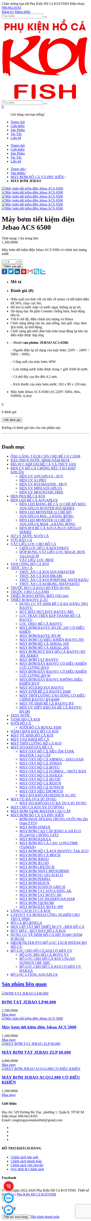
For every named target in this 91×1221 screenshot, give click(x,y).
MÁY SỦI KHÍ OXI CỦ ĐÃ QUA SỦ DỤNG (53, 803)
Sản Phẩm (18, 130)
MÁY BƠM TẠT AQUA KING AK (45, 891)
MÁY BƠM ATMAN (34, 827)
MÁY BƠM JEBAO (34, 859)
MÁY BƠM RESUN (34, 883)
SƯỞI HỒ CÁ (21, 723)
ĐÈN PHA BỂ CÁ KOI (28, 496)
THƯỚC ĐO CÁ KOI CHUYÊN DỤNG (40, 588)
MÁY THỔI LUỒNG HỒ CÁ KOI (36, 743)
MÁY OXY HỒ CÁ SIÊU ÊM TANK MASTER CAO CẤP (46, 753)
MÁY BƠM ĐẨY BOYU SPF (41, 907)
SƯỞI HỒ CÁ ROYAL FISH (40, 727)
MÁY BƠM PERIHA (35, 879)
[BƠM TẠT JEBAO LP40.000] (25, 993)
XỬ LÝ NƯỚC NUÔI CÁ (30, 536)
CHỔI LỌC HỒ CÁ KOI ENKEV (44, 548)
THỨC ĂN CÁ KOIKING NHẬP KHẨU (49, 584)
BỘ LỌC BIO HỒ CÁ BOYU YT (44, 955)
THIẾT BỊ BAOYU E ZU (29, 600)
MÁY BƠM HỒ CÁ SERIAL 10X (44, 643)
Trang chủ (18, 122)
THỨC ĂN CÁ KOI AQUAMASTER (47, 572)
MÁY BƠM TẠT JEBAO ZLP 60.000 (36, 1052)
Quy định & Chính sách (27, 1169)
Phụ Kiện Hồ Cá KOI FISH (36, 1194)
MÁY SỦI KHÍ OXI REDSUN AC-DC (47, 795)
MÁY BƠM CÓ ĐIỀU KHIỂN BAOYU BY (51, 640)
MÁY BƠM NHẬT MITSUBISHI (44, 871)
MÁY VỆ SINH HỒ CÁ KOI (32, 735)
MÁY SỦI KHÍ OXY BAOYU (41, 687)
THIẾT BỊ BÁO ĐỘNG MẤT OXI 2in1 (40, 596)
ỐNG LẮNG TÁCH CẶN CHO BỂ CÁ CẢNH (45, 456)
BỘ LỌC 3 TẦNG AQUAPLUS (34, 974)
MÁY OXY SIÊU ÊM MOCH (41, 791)
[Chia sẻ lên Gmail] (30, 272)
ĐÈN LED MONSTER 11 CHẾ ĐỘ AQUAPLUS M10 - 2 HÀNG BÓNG (46, 514)
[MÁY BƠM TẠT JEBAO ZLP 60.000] (31, 1044)
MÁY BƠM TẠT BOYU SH (40, 895)
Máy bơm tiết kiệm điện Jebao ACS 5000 (39, 1027)
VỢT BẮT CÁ (21, 540)
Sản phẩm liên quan (24, 984)
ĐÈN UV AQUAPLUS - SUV (41, 476)
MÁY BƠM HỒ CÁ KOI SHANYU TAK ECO (54, 851)
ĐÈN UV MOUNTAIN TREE (41, 492)
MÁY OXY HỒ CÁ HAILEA (41, 775)
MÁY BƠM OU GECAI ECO (41, 875)
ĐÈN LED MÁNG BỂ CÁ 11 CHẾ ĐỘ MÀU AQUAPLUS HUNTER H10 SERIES (52, 506)
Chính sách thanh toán (26, 1161)
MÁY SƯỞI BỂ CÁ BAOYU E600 (45, 691)
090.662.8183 (11, 8)
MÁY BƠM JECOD (34, 863)
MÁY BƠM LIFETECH (37, 867)
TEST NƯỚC (20, 715)
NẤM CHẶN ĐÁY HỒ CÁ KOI (34, 731)
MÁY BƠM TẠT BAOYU (39, 659)
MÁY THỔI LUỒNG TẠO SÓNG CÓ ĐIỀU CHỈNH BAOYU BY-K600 (52, 697)
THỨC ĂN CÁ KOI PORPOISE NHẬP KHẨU (54, 580)
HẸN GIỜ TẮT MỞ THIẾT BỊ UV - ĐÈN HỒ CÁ (47, 927)
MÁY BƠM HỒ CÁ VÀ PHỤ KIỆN (37, 815)
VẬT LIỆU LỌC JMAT (36, 560)
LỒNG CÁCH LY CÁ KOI (30, 911)
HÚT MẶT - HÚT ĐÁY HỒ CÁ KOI (38, 931)
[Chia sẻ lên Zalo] (43, 272)
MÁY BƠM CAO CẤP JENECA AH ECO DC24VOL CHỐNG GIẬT (50, 833)
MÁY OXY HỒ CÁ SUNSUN (41, 787)
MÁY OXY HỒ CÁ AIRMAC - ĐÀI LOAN (51, 759)
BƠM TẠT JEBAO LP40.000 (29, 1002)
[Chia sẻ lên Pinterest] (24, 272)
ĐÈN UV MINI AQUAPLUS (40, 488)
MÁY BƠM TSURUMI (36, 903)
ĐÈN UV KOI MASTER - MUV (43, 484)
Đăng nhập (22, 12)
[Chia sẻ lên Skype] (36, 272)
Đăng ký (8, 12)
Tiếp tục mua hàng (15, 1217)
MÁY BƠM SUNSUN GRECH (42, 887)
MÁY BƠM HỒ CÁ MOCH (40, 855)
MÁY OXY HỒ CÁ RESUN (40, 783)
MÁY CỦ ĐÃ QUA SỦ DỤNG (34, 799)
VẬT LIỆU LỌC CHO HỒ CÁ (33, 544)
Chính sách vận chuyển (27, 1165)
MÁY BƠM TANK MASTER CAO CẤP (41, 811)
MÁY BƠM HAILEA (35, 839)
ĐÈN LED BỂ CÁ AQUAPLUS (34, 500)
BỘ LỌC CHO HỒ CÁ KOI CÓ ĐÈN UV (41, 951)
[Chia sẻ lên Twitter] (11, 272)
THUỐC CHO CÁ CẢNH (30, 592)
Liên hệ (16, 138)
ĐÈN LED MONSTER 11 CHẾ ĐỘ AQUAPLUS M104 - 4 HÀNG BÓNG (47, 522)
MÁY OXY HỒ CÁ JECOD (40, 779)
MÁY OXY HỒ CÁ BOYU (39, 767)
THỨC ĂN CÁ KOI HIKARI (40, 576)
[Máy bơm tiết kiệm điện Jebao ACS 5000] (32, 1018)
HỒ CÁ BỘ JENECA (26, 923)
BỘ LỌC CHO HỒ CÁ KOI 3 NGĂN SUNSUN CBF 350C (47, 960)
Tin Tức (16, 134)
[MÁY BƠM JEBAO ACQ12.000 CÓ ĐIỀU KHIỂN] (41, 1069)
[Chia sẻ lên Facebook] (4, 272)
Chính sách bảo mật (24, 1157)
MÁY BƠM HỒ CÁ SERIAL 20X (44, 647)
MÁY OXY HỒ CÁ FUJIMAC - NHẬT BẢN (52, 771)
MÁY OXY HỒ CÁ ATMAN (40, 763)
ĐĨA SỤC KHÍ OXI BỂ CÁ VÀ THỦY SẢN (43, 464)
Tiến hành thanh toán (44, 1217)
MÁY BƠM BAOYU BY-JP (40, 636)
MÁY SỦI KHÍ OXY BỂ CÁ (32, 747)
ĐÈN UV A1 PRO (32, 480)
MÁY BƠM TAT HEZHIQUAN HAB (47, 899)
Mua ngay (9, 1014)
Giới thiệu (18, 126)
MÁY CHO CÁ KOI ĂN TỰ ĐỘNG (37, 807)
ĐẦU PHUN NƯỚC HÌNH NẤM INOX (40, 460)
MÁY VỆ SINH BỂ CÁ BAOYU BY (46, 703)
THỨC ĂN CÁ (22, 568)
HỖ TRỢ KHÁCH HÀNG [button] (21, 1148)
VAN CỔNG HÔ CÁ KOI (30, 564)
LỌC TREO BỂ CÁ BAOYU (41, 624)
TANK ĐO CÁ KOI (25, 719)
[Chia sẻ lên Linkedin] (17, 272)
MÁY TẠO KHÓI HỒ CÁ (30, 739)
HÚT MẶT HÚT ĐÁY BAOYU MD (46, 612)
